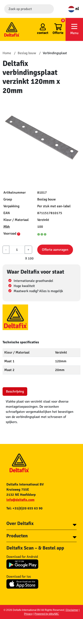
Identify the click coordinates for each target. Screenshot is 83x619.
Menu (74, 33)
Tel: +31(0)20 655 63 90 (24, 508)
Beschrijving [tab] (15, 391)
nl (76, 8)
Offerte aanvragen (55, 250)
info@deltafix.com (20, 500)
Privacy (28, 613)
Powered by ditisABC (46, 613)
